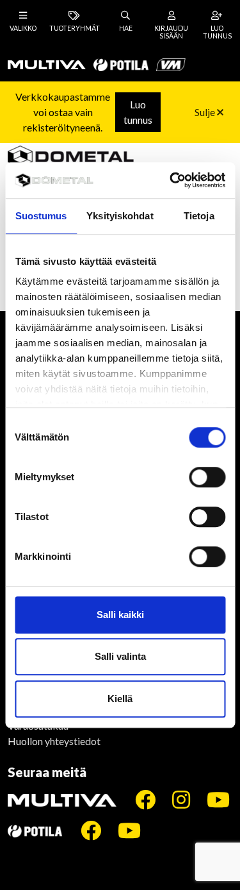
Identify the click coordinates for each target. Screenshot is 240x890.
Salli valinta (120, 656)
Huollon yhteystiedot (54, 741)
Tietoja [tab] (199, 215)
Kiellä (120, 698)
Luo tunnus (138, 112)
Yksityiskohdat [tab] (119, 215)
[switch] (207, 477)
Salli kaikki (120, 614)
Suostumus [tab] (41, 215)
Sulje (206, 112)
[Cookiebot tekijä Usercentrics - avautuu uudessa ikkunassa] (170, 180)
